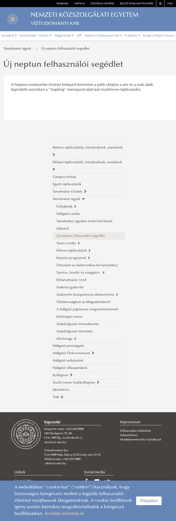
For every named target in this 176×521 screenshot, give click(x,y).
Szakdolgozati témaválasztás (77, 324)
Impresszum (130, 422)
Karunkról (7, 35)
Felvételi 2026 (27, 35)
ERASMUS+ (61, 390)
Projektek (131, 35)
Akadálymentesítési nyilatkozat (140, 439)
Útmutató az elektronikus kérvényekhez (87, 265)
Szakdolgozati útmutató (74, 331)
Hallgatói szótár (68, 214)
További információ (64, 514)
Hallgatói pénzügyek (68, 346)
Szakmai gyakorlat (70, 287)
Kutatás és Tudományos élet (102, 35)
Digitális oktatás (102, 4)
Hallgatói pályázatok (68, 360)
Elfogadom (149, 501)
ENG (170, 4)
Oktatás (44, 35)
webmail (63, 4)
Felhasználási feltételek (135, 431)
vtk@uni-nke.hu (55, 463)
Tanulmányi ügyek (18, 48)
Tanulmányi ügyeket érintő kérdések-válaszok (84, 225)
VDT (79, 35)
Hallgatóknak (63, 35)
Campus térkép (64, 177)
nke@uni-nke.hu (55, 442)
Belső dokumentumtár (136, 4)
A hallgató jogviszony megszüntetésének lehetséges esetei (87, 313)
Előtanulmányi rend (71, 280)
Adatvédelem (129, 435)
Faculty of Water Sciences (159, 35)
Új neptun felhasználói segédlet (65, 48)
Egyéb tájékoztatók (67, 184)
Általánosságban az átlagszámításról (83, 302)
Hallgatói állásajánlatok (70, 368)
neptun (79, 4)
